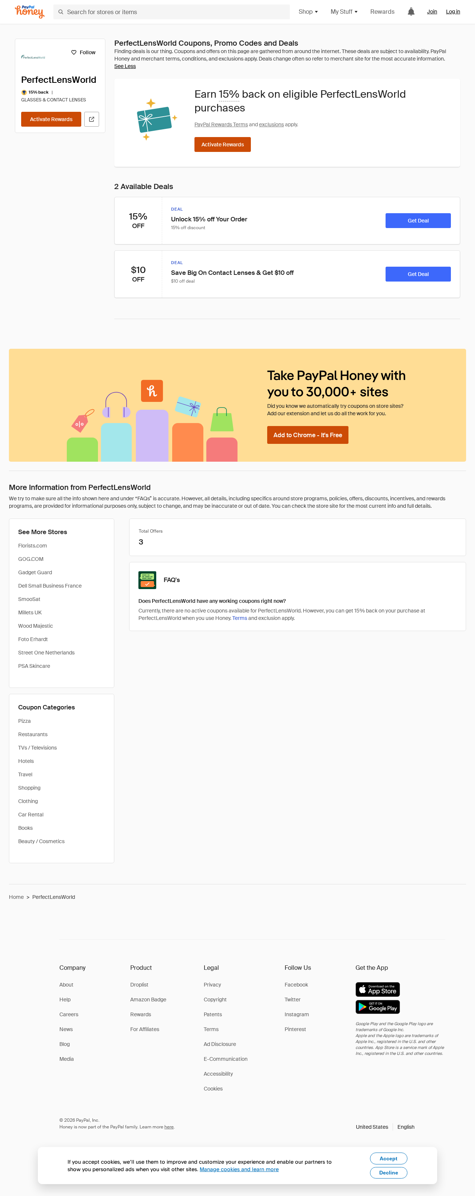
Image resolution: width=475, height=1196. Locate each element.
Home (16, 897)
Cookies (213, 1088)
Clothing (28, 801)
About (66, 984)
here (169, 1127)
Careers (68, 1014)
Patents (213, 1014)
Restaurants (33, 734)
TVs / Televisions (37, 747)
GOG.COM (30, 559)
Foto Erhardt (33, 639)
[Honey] (30, 12)
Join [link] (432, 11)
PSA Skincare (34, 666)
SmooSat (29, 599)
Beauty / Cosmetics (41, 841)
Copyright (215, 999)
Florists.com (32, 545)
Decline (388, 1173)
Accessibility (218, 1073)
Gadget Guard (35, 572)
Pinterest (295, 1029)
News (66, 1029)
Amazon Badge (148, 999)
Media (66, 1059)
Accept (388, 1158)
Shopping (29, 787)
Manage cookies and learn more (239, 1169)
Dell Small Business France (50, 585)
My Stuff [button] (342, 12)
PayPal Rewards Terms (221, 124)
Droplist (139, 984)
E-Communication (226, 1059)
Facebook (296, 984)
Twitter (293, 999)
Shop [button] (306, 12)
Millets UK (30, 612)
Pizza (24, 721)
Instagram (297, 1014)
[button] (385, 1127)
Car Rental (30, 814)
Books (25, 828)
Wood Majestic (35, 626)
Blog (64, 1044)
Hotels (26, 761)
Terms (239, 618)
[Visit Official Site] (91, 119)
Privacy (212, 984)
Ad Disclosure (220, 1044)
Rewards (382, 12)
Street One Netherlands (46, 652)
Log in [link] (453, 11)
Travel (25, 774)
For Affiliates (144, 1029)
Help (65, 999)
